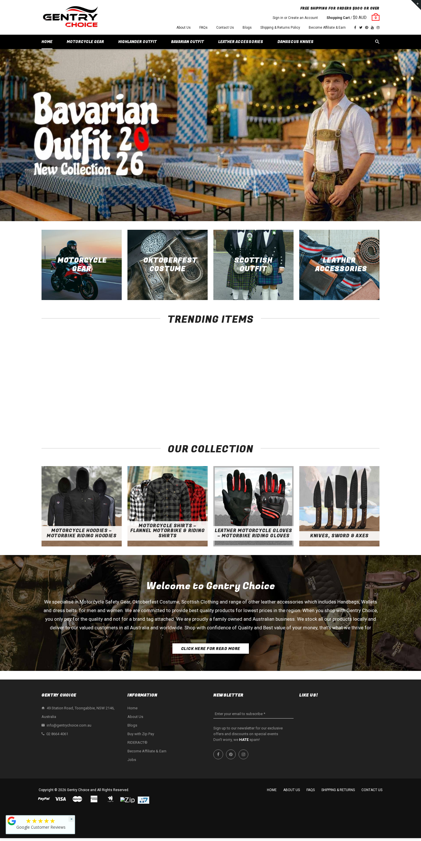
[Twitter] (360, 27)
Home (132, 708)
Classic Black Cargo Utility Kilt (279, 405)
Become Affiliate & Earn (327, 28)
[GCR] (12, 821)
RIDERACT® (137, 742)
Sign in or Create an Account (295, 18)
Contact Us (225, 28)
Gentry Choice (78, 790)
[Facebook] (355, 27)
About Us (183, 28)
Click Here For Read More (210, 649)
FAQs (203, 28)
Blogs (247, 28)
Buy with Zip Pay (140, 734)
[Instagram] (378, 27)
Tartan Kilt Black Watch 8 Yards (348, 405)
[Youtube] (372, 27)
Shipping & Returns (338, 790)
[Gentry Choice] (70, 17)
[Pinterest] (366, 27)
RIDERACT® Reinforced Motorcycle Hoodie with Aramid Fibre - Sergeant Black (73, 411)
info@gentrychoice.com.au (69, 725)
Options (74, 395)
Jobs (131, 760)
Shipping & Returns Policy (280, 28)
